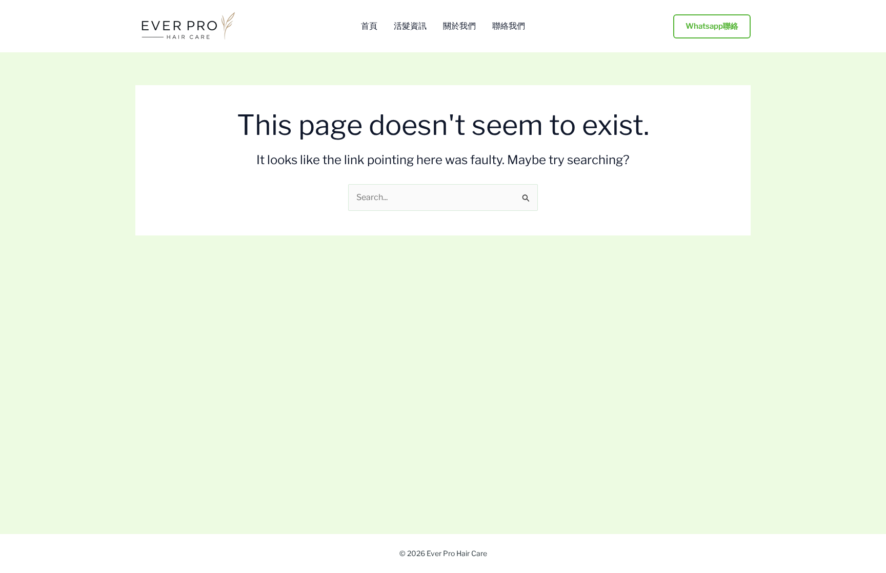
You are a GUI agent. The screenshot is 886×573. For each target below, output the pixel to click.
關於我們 (459, 26)
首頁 (369, 26)
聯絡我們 (508, 26)
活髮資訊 (410, 26)
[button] (712, 26)
